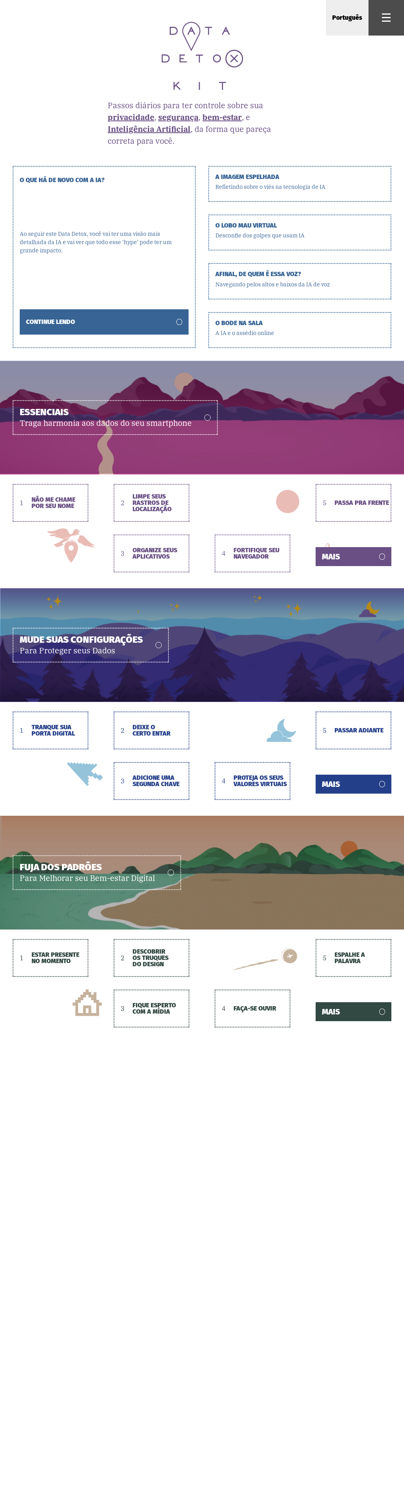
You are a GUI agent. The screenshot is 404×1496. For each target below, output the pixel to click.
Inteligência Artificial (149, 129)
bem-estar (222, 117)
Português (347, 17)
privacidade (131, 117)
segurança (178, 117)
